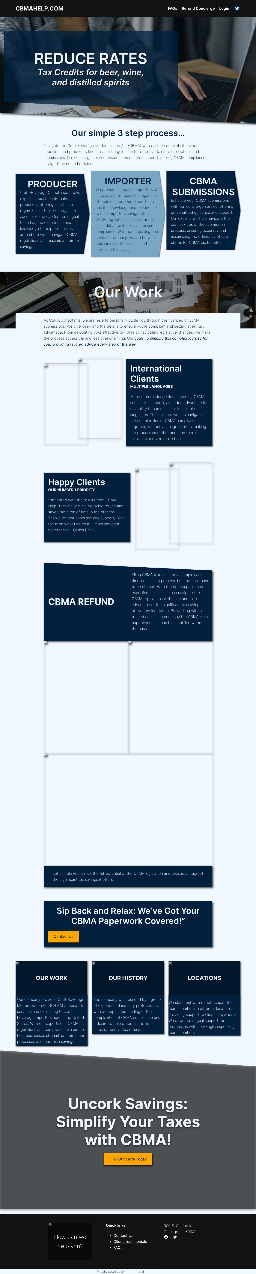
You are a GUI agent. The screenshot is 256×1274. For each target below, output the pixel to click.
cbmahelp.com (40, 8)
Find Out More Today (128, 1159)
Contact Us (63, 936)
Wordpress (152, 1271)
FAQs (117, 1247)
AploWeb (132, 1271)
